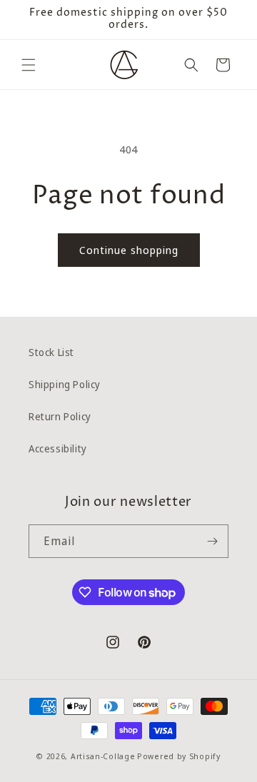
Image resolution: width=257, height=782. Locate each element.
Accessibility (58, 448)
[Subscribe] (212, 541)
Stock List (51, 352)
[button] (28, 65)
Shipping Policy (65, 384)
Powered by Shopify (179, 756)
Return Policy (60, 416)
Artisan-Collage (103, 756)
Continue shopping (128, 250)
